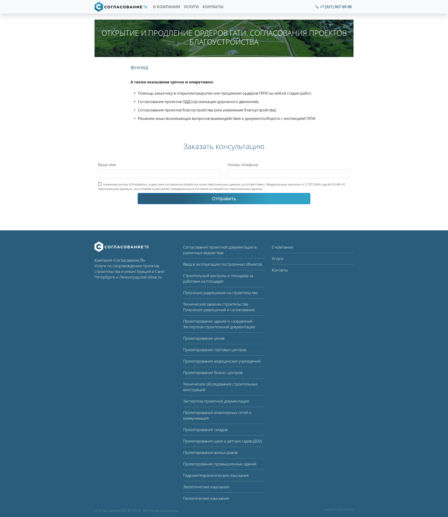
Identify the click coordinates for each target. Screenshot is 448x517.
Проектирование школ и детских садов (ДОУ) (222, 441)
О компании (166, 6)
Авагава (349, 509)
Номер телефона (243, 164)
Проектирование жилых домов (210, 452)
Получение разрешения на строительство (220, 292)
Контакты (213, 6)
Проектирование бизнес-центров (212, 372)
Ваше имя (107, 164)
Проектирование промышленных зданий (219, 464)
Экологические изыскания (206, 486)
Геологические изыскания (206, 498)
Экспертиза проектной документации (216, 401)
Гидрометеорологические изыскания (215, 475)
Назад (141, 67)
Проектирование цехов (203, 338)
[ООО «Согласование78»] (121, 246)
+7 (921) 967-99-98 (336, 6)
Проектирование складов (205, 429)
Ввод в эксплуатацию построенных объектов (222, 264)
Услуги (191, 6)
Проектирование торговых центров (214, 349)
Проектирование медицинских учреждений (222, 361)
